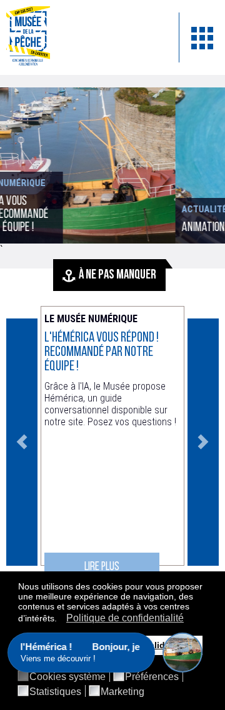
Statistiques (55, 692)
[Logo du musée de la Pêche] (83, 37)
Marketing (122, 692)
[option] (113, 442)
